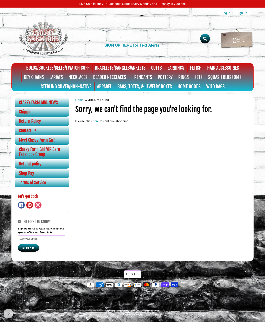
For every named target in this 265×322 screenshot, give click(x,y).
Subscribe (28, 248)
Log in (226, 13)
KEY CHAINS (34, 77)
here (96, 121)
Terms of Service (32, 182)
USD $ (130, 274)
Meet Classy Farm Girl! (37, 140)
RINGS (183, 77)
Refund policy (30, 163)
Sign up (241, 13)
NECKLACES (77, 77)
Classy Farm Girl (131, 311)
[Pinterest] (29, 205)
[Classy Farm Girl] (43, 38)
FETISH (196, 68)
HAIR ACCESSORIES (223, 68)
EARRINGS (175, 68)
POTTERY (165, 77)
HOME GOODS (189, 86)
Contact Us (27, 130)
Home (79, 100)
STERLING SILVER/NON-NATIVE (66, 86)
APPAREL (104, 86)
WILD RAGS (215, 86)
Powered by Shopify (132, 314)
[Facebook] (21, 205)
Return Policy (30, 121)
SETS (198, 77)
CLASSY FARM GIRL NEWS (38, 102)
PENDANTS (143, 77)
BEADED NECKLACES (112, 78)
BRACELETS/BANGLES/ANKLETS (120, 68)
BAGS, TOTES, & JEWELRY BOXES (144, 86)
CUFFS (156, 68)
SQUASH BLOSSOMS (225, 77)
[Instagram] (38, 205)
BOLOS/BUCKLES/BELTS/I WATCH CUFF (57, 68)
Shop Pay (26, 173)
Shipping (26, 111)
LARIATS (56, 77)
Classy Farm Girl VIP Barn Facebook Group (39, 152)
